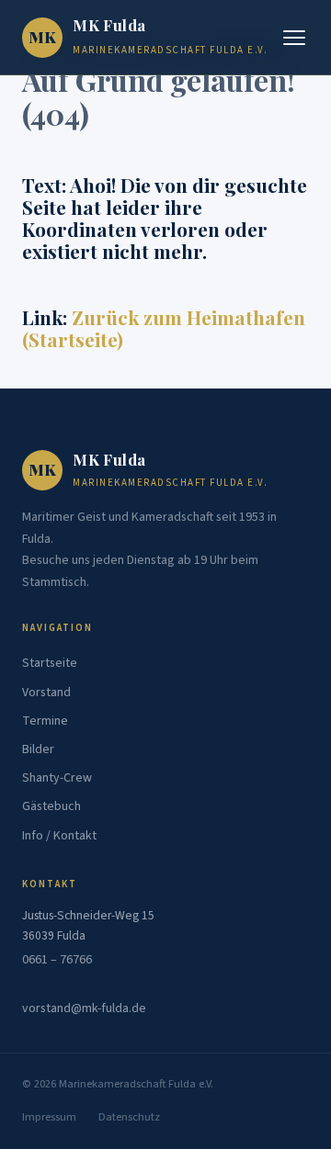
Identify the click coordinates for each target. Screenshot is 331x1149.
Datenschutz (129, 1117)
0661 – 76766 (57, 960)
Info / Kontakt (59, 836)
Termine (45, 721)
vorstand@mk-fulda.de (84, 1008)
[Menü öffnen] (294, 38)
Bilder (38, 749)
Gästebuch (51, 806)
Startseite (49, 663)
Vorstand (46, 692)
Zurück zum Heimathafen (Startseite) (163, 328)
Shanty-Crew (57, 778)
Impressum (49, 1117)
